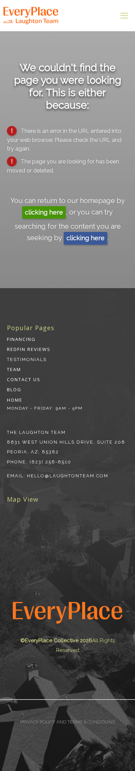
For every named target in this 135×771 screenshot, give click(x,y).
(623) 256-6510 (50, 461)
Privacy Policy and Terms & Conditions (67, 721)
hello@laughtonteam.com (67, 475)
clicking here (44, 212)
